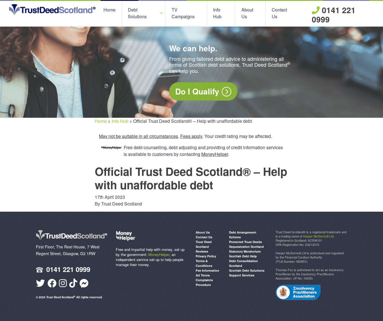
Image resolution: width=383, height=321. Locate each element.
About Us (247, 13)
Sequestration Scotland (246, 246)
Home (109, 9)
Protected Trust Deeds (245, 242)
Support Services (241, 275)
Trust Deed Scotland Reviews (204, 246)
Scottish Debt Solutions (246, 270)
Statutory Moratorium (245, 251)
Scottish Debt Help (243, 256)
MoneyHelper (158, 254)
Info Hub (217, 13)
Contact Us (279, 13)
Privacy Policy (206, 256)
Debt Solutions (137, 13)
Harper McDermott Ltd (318, 236)
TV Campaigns (183, 13)
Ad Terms (203, 275)
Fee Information (207, 270)
